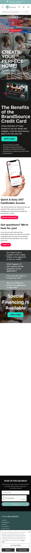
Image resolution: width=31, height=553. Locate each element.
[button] (3, 7)
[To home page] (11, 7)
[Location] (19, 7)
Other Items (5, 528)
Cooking (4, 524)
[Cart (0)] (28, 7)
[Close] (29, 532)
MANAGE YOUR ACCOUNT (9, 217)
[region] (15, 541)
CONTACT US (6, 244)
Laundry (4, 520)
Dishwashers (5, 526)
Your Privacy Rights (15, 545)
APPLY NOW (9, 139)
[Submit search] (27, 12)
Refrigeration (6, 522)
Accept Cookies (23, 550)
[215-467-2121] (24, 7)
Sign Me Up (15, 504)
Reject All (8, 550)
